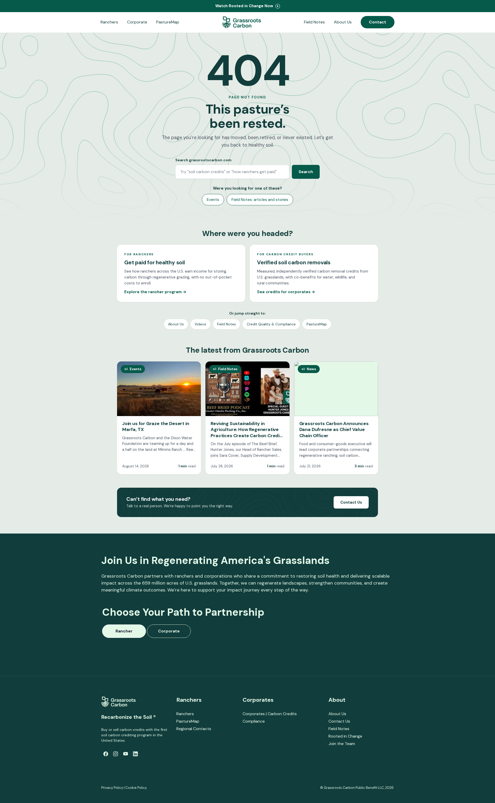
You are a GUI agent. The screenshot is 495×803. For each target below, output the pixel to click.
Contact (377, 22)
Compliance (254, 721)
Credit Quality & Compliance (271, 324)
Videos (200, 324)
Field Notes (314, 22)
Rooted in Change (345, 736)
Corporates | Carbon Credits (270, 713)
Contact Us (351, 502)
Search (306, 171)
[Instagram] (115, 753)
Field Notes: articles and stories (260, 199)
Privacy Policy (112, 787)
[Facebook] (105, 753)
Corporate (137, 22)
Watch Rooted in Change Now (244, 6)
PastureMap (167, 22)
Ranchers (109, 22)
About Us (343, 22)
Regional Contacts (193, 728)
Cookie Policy (136, 787)
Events (213, 199)
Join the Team (341, 743)
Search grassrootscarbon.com (203, 160)
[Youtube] (125, 753)
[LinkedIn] (135, 753)
